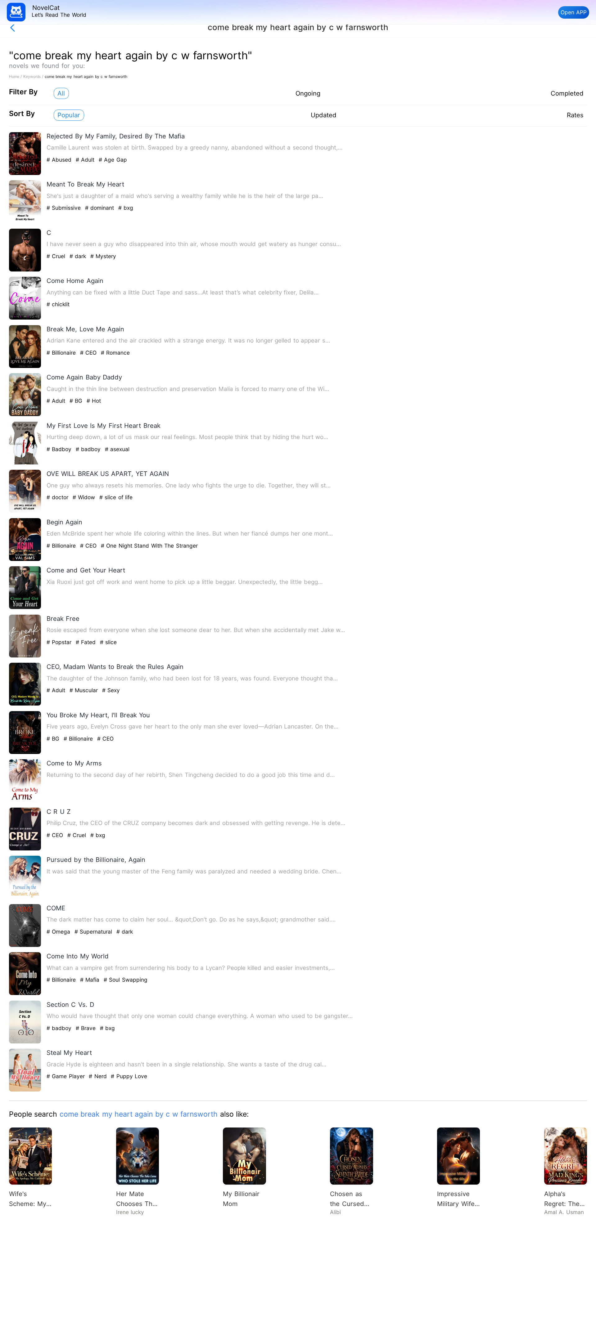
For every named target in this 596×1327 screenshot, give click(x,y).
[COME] (25, 945)
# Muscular (85, 690)
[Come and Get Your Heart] (25, 607)
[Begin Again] (25, 559)
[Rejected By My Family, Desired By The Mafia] (25, 173)
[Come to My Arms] (25, 800)
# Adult (86, 159)
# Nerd (99, 1076)
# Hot (94, 400)
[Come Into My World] (25, 993)
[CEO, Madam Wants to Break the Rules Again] (25, 704)
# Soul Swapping (125, 979)
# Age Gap (113, 159)
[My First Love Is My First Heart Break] (25, 463)
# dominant (100, 207)
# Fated (87, 642)
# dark (79, 256)
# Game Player (67, 1076)
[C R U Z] (25, 849)
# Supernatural (94, 931)
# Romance (115, 352)
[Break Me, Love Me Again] (25, 366)
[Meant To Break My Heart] (25, 221)
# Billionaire (62, 352)
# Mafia (91, 979)
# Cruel (57, 256)
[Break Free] (25, 656)
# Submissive (65, 207)
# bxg (125, 207)
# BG (77, 400)
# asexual (117, 449)
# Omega (59, 931)
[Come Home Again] (25, 318)
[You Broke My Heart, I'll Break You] (25, 752)
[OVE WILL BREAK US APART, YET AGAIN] (25, 511)
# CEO (89, 352)
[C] (25, 270)
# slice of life (116, 497)
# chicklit (58, 304)
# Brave (87, 1028)
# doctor (58, 497)
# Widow (85, 497)
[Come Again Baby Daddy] (25, 414)
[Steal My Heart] (25, 1090)
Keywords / (34, 76)
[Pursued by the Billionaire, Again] (25, 897)
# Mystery (103, 256)
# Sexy (111, 690)
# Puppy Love (129, 1076)
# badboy (89, 449)
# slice (108, 642)
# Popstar (60, 642)
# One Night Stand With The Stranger (149, 545)
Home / (16, 76)
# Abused (60, 159)
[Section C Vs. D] (25, 1042)
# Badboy (60, 449)
